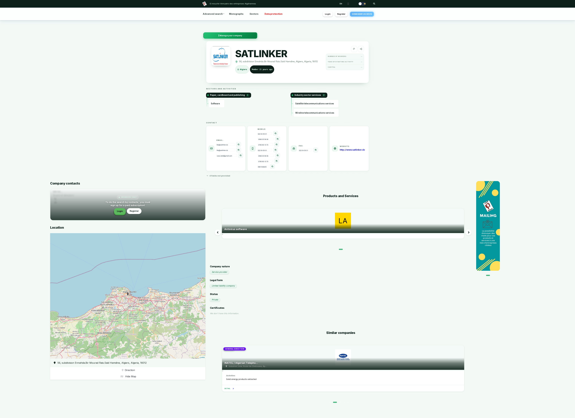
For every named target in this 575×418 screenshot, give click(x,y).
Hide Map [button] (130, 376)
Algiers (243, 69)
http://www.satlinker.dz (352, 149)
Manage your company (230, 35)
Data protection (273, 14)
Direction (130, 370)
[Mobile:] (275, 133)
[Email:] (238, 144)
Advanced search (213, 14)
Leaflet (202, 357)
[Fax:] (315, 150)
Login (327, 14)
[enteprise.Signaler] (354, 49)
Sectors (254, 14)
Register (341, 14)
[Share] (361, 49)
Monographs (236, 14)
